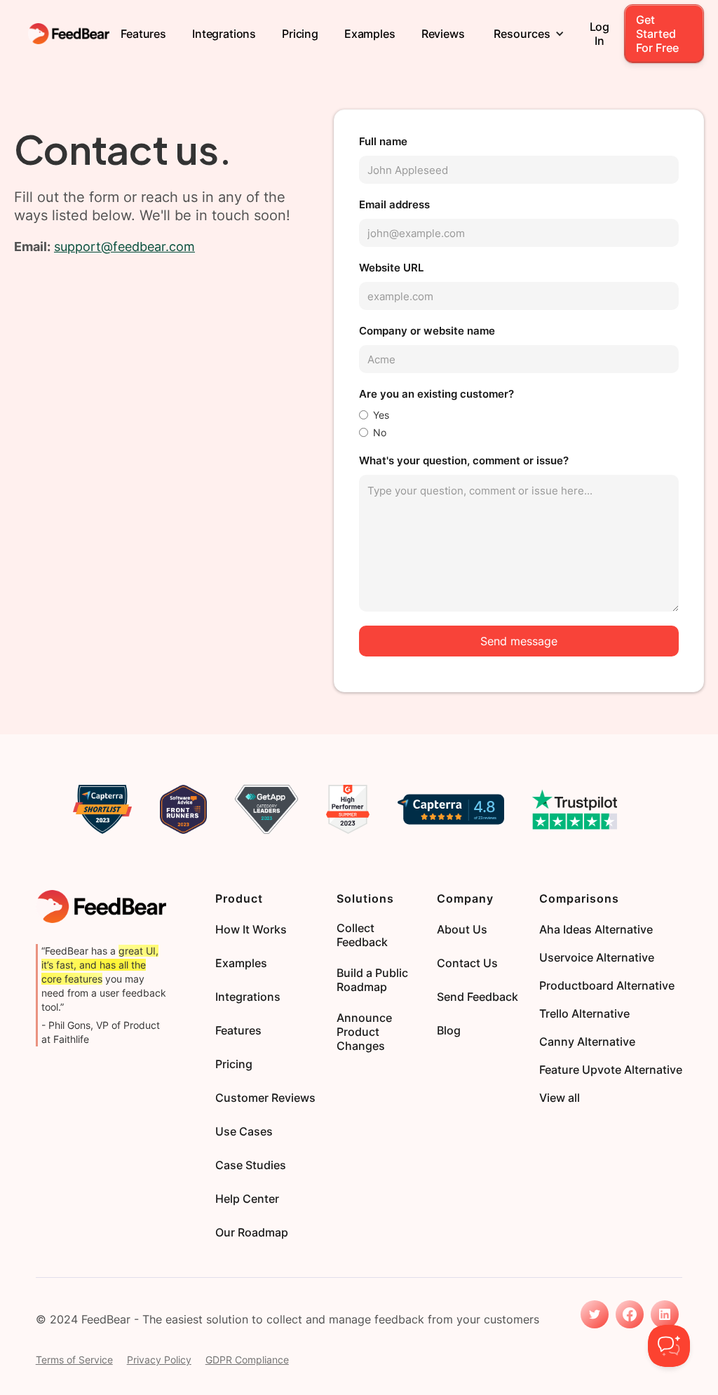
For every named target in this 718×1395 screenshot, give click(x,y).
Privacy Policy (159, 1360)
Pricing (300, 34)
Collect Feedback (362, 935)
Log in (600, 34)
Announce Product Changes (364, 1032)
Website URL (391, 267)
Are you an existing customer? (436, 393)
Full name (383, 141)
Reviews (443, 34)
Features (143, 34)
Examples (369, 34)
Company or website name (427, 330)
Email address (394, 204)
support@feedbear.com (124, 246)
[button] (529, 34)
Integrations (224, 34)
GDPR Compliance (247, 1360)
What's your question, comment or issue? (464, 460)
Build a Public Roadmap (372, 980)
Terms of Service (74, 1360)
